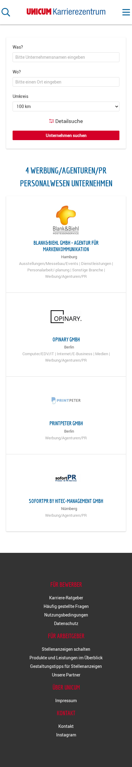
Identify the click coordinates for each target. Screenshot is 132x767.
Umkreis (20, 96)
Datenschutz (66, 623)
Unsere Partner (66, 675)
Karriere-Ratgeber (66, 598)
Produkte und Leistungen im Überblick (66, 658)
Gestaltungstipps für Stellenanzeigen (66, 666)
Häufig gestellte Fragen (66, 606)
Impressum (66, 700)
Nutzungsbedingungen (66, 615)
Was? (18, 47)
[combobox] (66, 57)
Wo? (17, 72)
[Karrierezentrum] (66, 10)
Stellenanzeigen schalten (66, 649)
